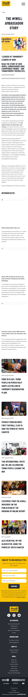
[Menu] (23, 4)
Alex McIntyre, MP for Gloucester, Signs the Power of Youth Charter (13, 544)
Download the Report (8, 74)
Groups (14, 632)
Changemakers (14, 626)
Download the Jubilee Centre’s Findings (13, 78)
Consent (14, 690)
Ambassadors (14, 628)
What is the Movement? (14, 624)
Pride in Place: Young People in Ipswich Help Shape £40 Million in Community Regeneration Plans (13, 386)
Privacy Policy (21, 597)
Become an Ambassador (14, 630)
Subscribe (14, 586)
